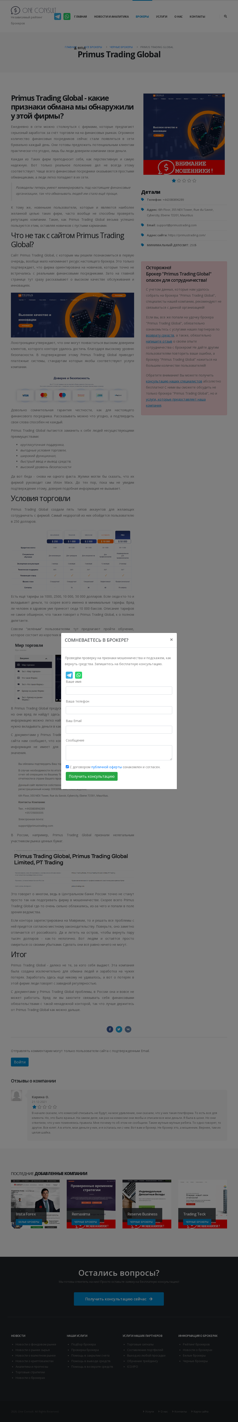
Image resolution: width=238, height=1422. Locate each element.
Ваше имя (73, 681)
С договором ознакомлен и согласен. (114, 767)
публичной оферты (106, 767)
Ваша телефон (77, 701)
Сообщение (75, 740)
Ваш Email (74, 721)
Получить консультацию (92, 776)
